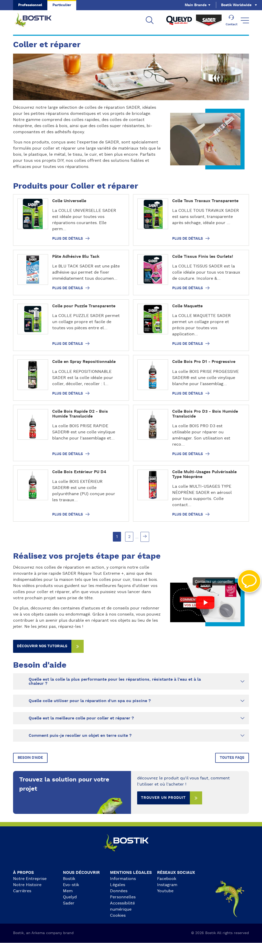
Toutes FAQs (232, 758)
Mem (68, 891)
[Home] (37, 20)
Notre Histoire (27, 885)
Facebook (166, 879)
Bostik (69, 879)
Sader (68, 903)
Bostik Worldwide (236, 5)
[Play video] (205, 602)
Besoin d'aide (30, 758)
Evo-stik (71, 885)
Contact (231, 24)
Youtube (165, 891)
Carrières (22, 891)
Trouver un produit (163, 798)
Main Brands (195, 5)
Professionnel (30, 5)
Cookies (118, 915)
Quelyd (70, 897)
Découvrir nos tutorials (42, 646)
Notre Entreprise (30, 879)
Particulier (61, 5)
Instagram (167, 885)
